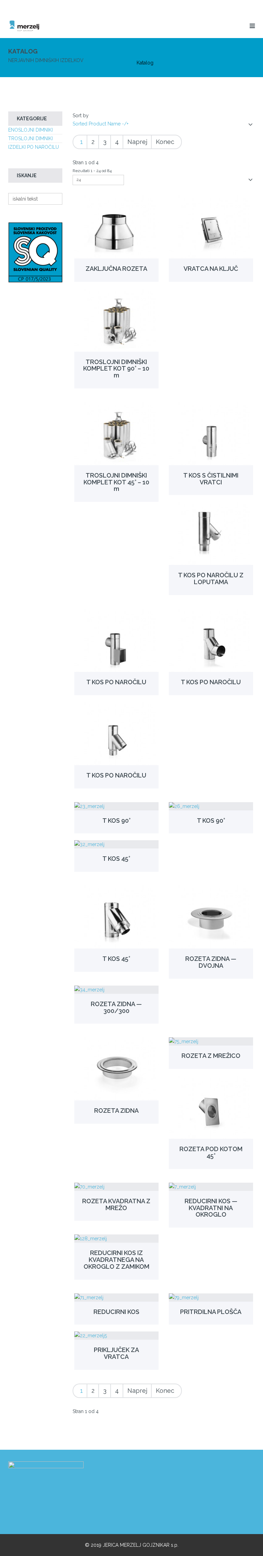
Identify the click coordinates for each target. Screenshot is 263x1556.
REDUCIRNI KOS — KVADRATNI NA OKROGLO (211, 1207)
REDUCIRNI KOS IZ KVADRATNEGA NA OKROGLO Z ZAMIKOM (116, 1259)
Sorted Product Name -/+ (100, 123)
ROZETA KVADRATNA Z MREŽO (116, 1204)
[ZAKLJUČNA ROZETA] (116, 226)
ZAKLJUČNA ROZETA (116, 268)
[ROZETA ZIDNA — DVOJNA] (211, 917)
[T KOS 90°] (116, 806)
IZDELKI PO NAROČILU (33, 147)
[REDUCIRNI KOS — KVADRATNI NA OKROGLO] (211, 1187)
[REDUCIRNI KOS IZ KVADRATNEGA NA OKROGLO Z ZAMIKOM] (116, 1238)
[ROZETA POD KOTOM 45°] (211, 1107)
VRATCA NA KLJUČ (211, 268)
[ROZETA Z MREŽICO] (211, 1041)
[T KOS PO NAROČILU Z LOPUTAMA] (211, 533)
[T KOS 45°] (116, 844)
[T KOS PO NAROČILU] (116, 640)
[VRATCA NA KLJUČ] (211, 226)
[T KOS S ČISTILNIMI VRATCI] (211, 433)
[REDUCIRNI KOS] (116, 1297)
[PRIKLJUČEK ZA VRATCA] (116, 1335)
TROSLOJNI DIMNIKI (30, 138)
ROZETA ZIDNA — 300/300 (116, 1007)
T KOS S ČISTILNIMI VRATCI (210, 479)
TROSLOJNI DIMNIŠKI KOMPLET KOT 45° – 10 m (116, 482)
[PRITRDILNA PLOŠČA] (211, 1297)
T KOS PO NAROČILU (116, 682)
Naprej (137, 141)
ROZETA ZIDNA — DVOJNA (210, 962)
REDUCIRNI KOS (116, 1311)
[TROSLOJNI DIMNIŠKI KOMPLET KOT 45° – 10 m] (116, 433)
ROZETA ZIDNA (116, 1110)
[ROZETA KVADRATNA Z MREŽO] (116, 1187)
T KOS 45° (116, 858)
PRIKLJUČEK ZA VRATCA (116, 1353)
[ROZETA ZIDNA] (116, 1068)
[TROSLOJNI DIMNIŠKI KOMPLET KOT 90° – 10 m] (116, 320)
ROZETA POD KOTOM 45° (210, 1152)
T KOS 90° (116, 820)
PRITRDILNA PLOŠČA (210, 1311)
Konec (165, 141)
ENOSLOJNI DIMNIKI (30, 130)
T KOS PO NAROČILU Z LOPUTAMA (210, 578)
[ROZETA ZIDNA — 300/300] (116, 990)
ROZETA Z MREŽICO (210, 1055)
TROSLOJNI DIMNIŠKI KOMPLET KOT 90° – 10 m (116, 368)
